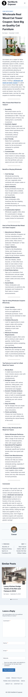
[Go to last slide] (4, 583)
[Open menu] (24, 3)
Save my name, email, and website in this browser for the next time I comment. (14, 664)
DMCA (23, 681)
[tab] (10, 599)
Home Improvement (7, 11)
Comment (6, 621)
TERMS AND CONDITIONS (11, 681)
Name (5, 643)
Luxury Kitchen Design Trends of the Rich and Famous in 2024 (12, 588)
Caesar (6, 33)
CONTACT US (18, 684)
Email (5, 650)
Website (5, 658)
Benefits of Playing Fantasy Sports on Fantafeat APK (7, 548)
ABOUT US (8, 684)
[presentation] (14, 575)
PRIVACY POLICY (16, 678)
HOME (8, 678)
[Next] (23, 583)
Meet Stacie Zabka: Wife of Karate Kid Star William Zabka (21, 548)
